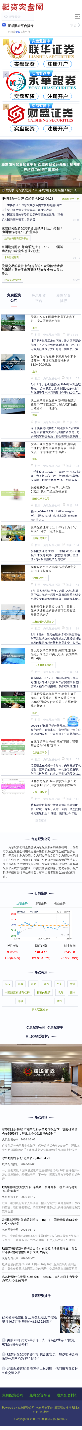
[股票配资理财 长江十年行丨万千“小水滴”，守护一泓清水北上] (13, 532)
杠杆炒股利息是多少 (43, 621)
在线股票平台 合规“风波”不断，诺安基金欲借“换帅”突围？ (54, 743)
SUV (7, 984)
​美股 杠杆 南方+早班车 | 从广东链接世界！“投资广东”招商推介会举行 (39, 1342)
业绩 (34, 371)
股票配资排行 (67, 1394)
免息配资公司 (12, 1394)
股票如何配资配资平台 (16, 238)
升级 (20, 1001)
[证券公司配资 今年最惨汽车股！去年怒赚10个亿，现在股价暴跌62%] (13, 786)
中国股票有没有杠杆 (17, 992)
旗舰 (20, 984)
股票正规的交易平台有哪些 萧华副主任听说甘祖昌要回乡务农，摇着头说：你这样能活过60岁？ (53, 447)
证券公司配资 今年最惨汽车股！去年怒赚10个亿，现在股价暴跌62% (53, 783)
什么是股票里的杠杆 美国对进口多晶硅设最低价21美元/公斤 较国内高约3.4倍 (54, 654)
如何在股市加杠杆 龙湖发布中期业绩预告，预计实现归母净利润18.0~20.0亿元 (53, 360)
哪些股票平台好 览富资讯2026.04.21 (27, 198)
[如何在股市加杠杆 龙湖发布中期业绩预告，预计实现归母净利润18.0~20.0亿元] (13, 362)
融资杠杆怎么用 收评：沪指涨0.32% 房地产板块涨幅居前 (50, 489)
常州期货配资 (11, 257)
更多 (73, 25)
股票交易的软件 (12, 279)
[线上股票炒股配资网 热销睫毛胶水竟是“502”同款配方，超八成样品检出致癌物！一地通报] (13, 406)
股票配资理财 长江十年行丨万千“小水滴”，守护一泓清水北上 (54, 529)
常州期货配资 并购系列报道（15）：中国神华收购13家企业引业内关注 (32, 248)
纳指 (59, 1001)
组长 (34, 458)
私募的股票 (44, 992)
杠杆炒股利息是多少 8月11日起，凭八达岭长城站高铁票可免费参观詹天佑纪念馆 (53, 610)
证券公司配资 (39, 792)
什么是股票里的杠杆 (43, 665)
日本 (73, 992)
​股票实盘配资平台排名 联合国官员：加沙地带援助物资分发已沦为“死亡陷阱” (40, 1356)
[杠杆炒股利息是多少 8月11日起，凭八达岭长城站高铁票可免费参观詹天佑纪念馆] (13, 612)
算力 (34, 712)
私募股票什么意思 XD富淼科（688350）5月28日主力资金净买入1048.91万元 (40, 1279)
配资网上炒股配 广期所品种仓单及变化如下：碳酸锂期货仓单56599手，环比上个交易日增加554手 (39, 1131)
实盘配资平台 (39, 577)
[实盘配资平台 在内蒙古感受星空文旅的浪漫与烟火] (13, 572)
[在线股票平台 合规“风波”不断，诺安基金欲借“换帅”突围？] (13, 747)
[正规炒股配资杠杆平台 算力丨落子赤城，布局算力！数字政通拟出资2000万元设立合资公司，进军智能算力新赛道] (13, 699)
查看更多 (41, 820)
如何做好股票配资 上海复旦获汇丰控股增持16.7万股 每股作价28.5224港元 (29, 1319)
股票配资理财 (39, 538)
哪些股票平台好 (70, 198)
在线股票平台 (39, 752)
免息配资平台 (40, 1394)
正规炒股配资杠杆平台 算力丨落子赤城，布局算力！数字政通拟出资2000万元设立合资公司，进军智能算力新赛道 (54, 699)
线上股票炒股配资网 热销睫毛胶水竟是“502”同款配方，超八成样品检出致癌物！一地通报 (54, 404)
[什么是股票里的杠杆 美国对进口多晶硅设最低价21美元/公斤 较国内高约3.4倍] (13, 655)
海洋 (72, 984)
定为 (33, 984)
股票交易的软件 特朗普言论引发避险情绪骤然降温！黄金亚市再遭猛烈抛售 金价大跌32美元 (32, 269)
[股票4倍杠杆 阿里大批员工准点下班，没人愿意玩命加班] (13, 322)
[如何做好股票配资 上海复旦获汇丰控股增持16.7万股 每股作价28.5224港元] (70, 1319)
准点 (34, 327)
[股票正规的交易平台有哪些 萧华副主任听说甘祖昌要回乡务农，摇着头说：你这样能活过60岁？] (13, 449)
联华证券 (50, 1419)
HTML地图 (43, 1412)
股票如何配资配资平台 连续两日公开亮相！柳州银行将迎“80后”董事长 (32, 230)
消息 (60, 992)
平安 (59, 984)
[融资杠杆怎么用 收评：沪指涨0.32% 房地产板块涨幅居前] (13, 493)
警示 (34, 415)
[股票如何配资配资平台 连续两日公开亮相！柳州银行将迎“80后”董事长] (41, 167)
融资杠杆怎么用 (40, 498)
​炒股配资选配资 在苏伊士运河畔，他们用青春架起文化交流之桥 (40, 1370)
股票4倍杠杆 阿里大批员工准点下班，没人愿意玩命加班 (53, 318)
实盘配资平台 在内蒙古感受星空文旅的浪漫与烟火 (53, 568)
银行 (46, 984)
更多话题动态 (40, 1009)
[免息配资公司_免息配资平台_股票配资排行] (23, 7)
